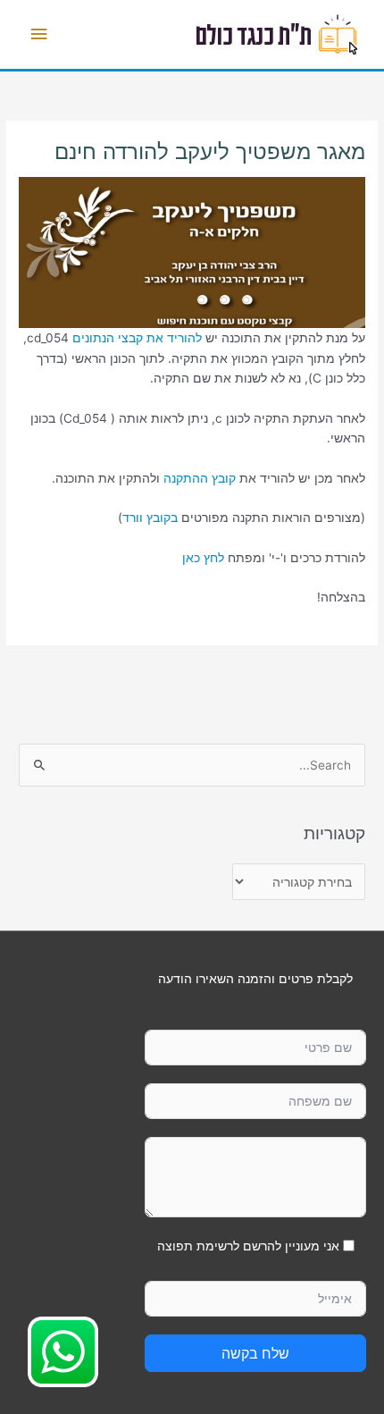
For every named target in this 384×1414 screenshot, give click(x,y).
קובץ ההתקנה (199, 478)
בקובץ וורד (150, 517)
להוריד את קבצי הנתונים (137, 338)
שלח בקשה (255, 1353)
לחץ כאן (203, 558)
